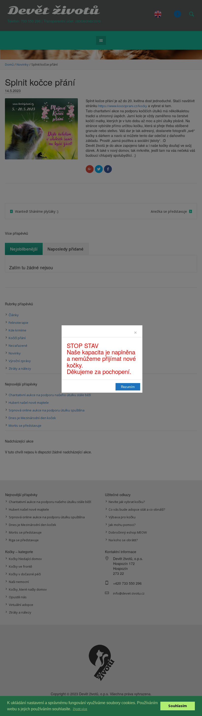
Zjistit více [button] (80, 709)
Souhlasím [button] (177, 705)
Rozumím (128, 386)
